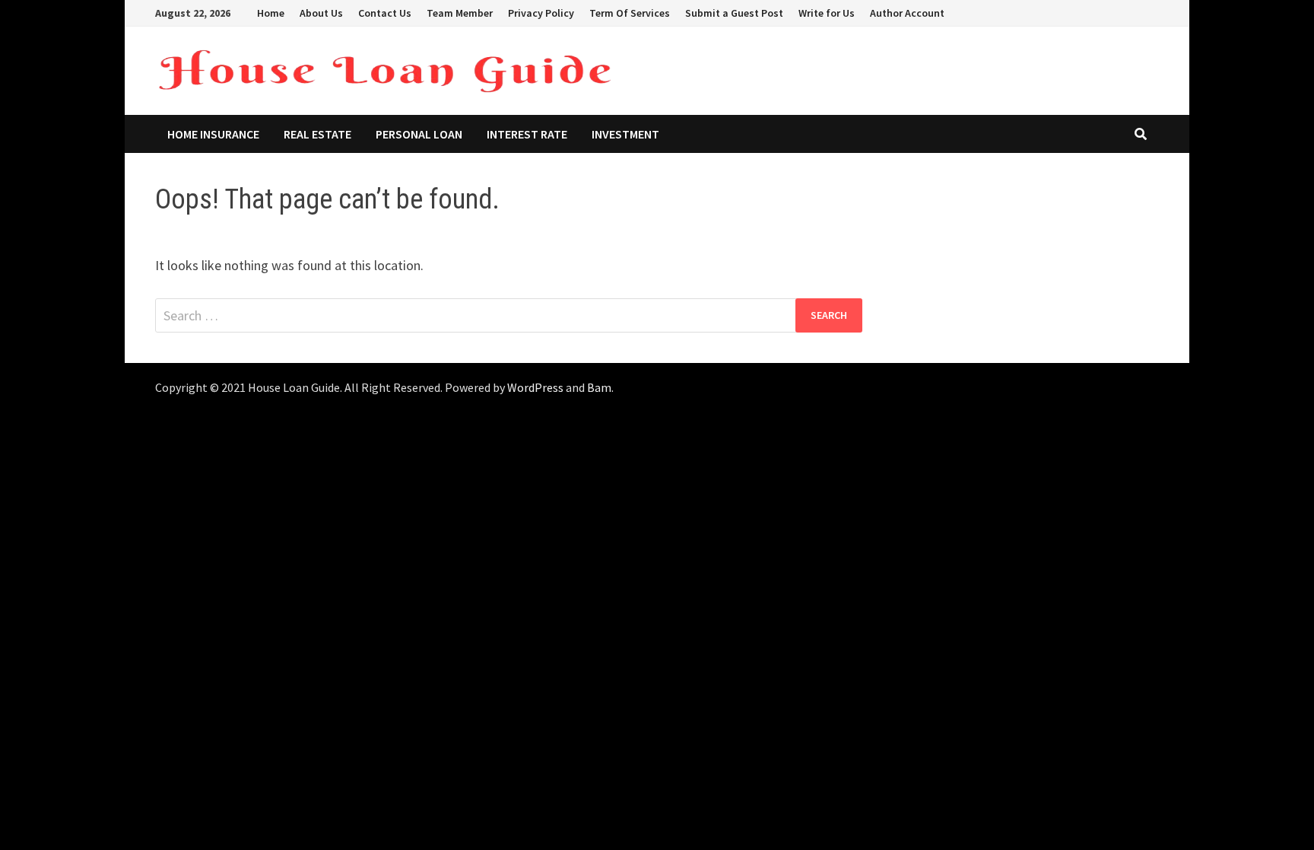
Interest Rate (527, 134)
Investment (625, 134)
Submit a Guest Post (734, 13)
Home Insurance (213, 134)
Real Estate (317, 134)
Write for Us (826, 13)
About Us (321, 13)
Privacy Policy (541, 13)
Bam (599, 387)
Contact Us (384, 13)
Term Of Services (629, 13)
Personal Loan (419, 134)
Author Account (907, 13)
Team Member (460, 13)
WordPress (535, 387)
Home (270, 13)
